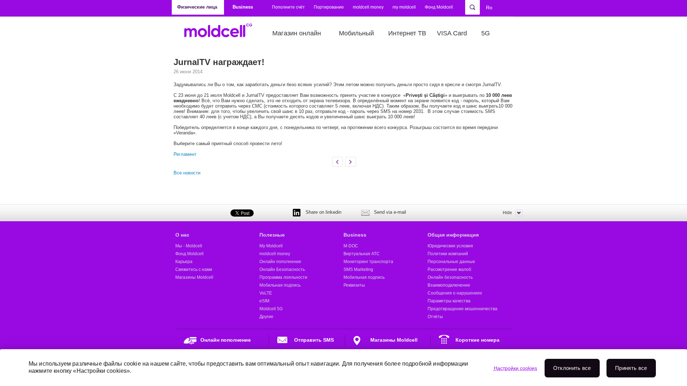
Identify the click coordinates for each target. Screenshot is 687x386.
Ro (489, 7)
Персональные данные (451, 261)
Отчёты (435, 316)
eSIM (264, 300)
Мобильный (356, 33)
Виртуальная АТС (362, 253)
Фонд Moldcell (439, 7)
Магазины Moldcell (194, 277)
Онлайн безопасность (450, 277)
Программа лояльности (283, 277)
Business (355, 235)
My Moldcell (271, 245)
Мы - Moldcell (188, 245)
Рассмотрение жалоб (449, 269)
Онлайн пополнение (280, 261)
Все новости (187, 172)
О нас (182, 235)
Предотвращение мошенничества (462, 308)
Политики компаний (448, 253)
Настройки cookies (515, 368)
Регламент (185, 154)
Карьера (184, 261)
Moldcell (222, 33)
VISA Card (452, 33)
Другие (266, 316)
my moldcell (404, 7)
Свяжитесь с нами (193, 269)
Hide (507, 212)
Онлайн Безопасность (282, 269)
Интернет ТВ (407, 33)
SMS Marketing (358, 269)
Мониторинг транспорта (368, 261)
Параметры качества (449, 300)
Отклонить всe (572, 368)
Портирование (329, 7)
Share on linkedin (323, 212)
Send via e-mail (390, 212)
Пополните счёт (288, 7)
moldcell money (368, 7)
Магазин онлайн (296, 33)
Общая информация (453, 235)
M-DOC (351, 245)
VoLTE (265, 293)
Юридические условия (450, 245)
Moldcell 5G (271, 308)
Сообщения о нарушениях (455, 293)
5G (485, 33)
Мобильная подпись (280, 285)
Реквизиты (354, 285)
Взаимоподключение (449, 285)
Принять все (631, 368)
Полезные (272, 235)
